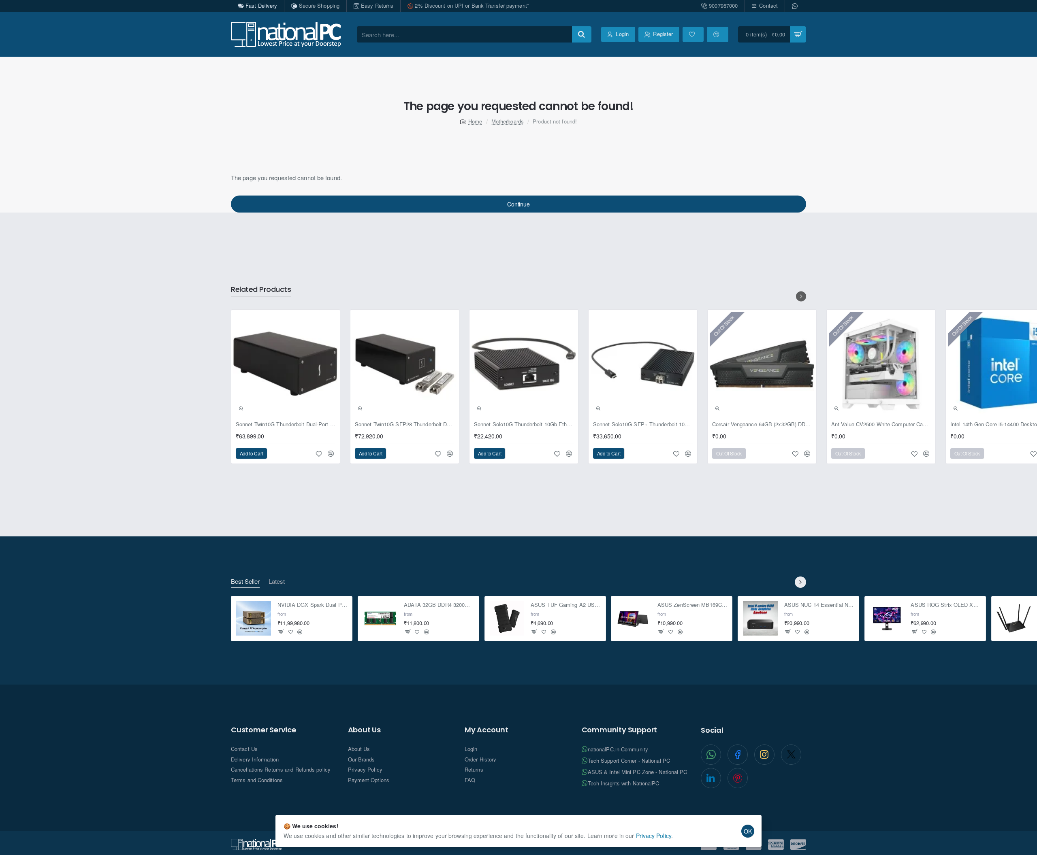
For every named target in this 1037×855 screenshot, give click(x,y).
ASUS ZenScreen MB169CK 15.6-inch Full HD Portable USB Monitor (692, 605)
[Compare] (717, 34)
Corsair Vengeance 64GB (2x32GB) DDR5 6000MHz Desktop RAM (762, 424)
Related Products (261, 289)
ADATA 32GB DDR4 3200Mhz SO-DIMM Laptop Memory (439, 605)
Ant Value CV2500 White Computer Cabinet (881, 424)
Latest (277, 581)
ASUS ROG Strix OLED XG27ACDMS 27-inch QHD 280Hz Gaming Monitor (946, 605)
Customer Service (263, 730)
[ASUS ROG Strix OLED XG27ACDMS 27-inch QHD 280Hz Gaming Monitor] (887, 618)
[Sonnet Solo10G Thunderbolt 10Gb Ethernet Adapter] (524, 364)
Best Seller (245, 581)
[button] (241, 408)
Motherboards (507, 121)
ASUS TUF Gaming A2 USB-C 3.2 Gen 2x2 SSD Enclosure (566, 605)
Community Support (619, 730)
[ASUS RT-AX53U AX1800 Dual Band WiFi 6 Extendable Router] (1014, 618)
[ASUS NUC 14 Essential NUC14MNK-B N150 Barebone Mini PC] (760, 618)
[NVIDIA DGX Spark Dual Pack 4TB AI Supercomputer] (253, 618)
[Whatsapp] (795, 6)
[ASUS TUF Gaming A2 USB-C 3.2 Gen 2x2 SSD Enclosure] (507, 618)
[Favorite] (693, 34)
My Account (486, 730)
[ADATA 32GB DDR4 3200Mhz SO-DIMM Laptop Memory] (380, 618)
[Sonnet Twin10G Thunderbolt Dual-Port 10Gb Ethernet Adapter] (285, 364)
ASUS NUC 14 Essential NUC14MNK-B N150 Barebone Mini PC (819, 605)
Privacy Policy (653, 836)
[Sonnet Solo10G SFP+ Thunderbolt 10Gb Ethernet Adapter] (643, 364)
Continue (518, 204)
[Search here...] (581, 34)
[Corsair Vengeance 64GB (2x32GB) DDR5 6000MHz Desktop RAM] (762, 364)
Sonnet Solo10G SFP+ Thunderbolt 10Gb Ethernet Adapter (643, 424)
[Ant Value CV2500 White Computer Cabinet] (881, 364)
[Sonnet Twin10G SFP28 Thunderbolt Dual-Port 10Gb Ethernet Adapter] (404, 364)
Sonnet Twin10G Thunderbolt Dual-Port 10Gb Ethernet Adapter (285, 424)
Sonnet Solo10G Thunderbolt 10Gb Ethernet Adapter (524, 424)
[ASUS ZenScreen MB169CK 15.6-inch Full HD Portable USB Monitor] (633, 618)
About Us (364, 730)
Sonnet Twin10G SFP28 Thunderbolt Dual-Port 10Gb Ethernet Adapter (404, 424)
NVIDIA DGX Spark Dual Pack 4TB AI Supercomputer (312, 605)
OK (748, 831)
